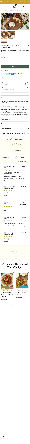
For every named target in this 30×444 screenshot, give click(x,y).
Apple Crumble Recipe (21, 293)
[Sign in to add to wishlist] (28, 45)
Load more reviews (15, 251)
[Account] (24, 6)
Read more (4, 299)
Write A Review (17, 150)
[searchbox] (7, 157)
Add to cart (15, 67)
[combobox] (23, 161)
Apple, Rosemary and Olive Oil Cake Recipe (7, 294)
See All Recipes (15, 305)
